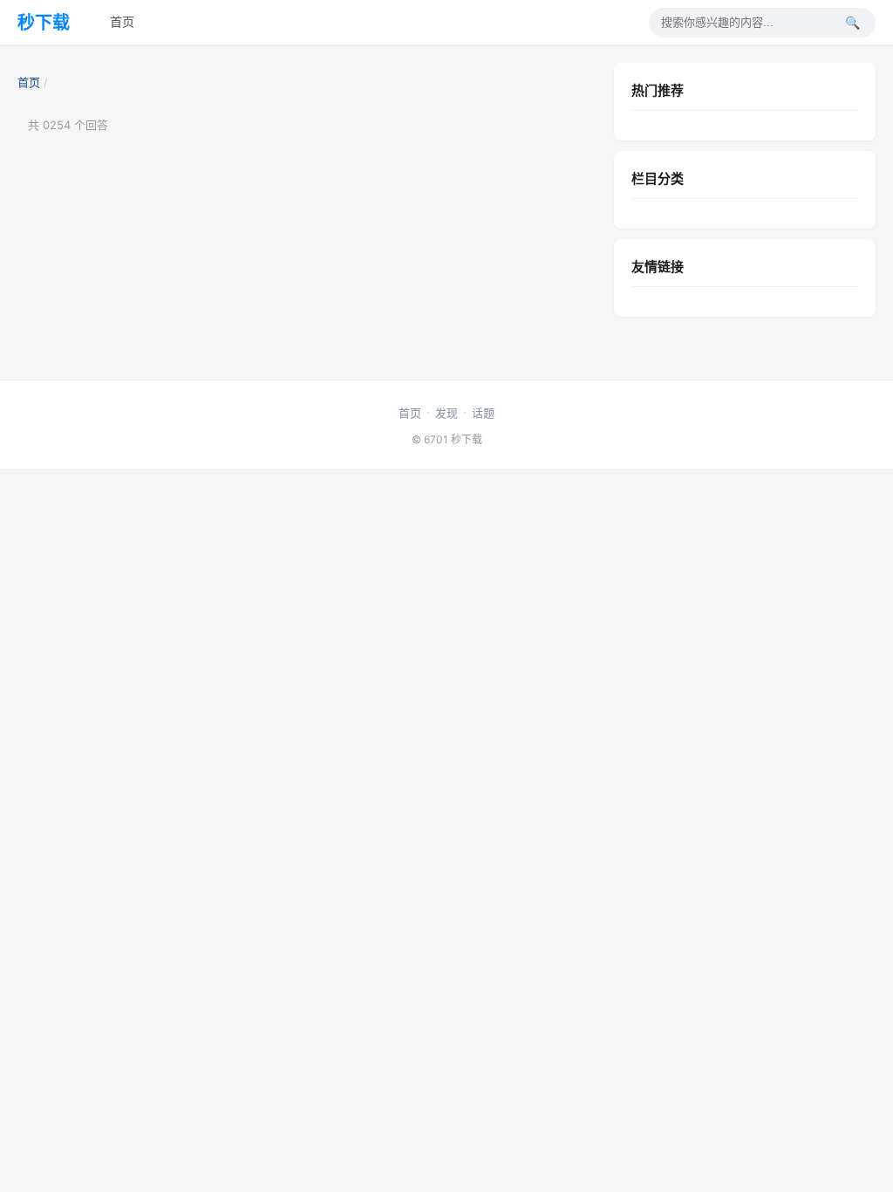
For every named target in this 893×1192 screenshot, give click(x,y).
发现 (446, 413)
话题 (483, 413)
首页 (122, 21)
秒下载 (43, 22)
